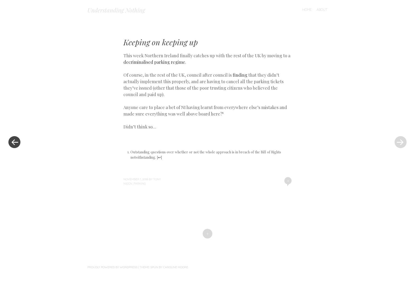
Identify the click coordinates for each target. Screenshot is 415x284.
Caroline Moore (175, 267)
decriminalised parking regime (154, 62)
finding (240, 75)
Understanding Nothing (116, 10)
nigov (127, 183)
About (322, 9)
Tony (157, 179)
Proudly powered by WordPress (112, 267)
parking (140, 183)
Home (307, 9)
